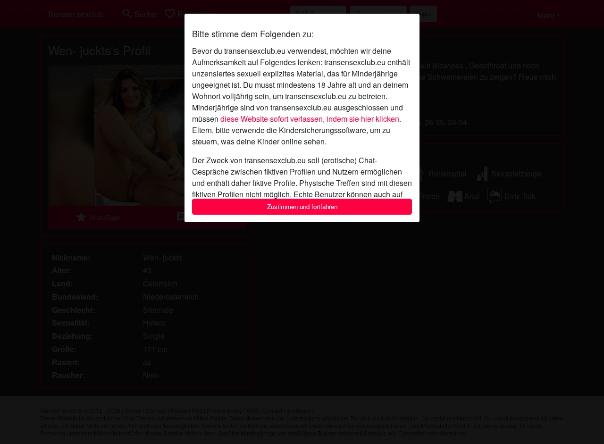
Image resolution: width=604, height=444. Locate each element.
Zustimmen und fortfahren (302, 206)
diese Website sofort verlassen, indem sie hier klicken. (310, 118)
